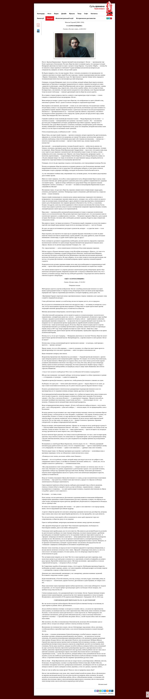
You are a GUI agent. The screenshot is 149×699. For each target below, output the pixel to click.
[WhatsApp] (100, 691)
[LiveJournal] (112, 691)
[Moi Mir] (110, 691)
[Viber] (98, 691)
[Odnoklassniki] (107, 691)
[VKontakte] (105, 691)
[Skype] (103, 691)
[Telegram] (95, 691)
